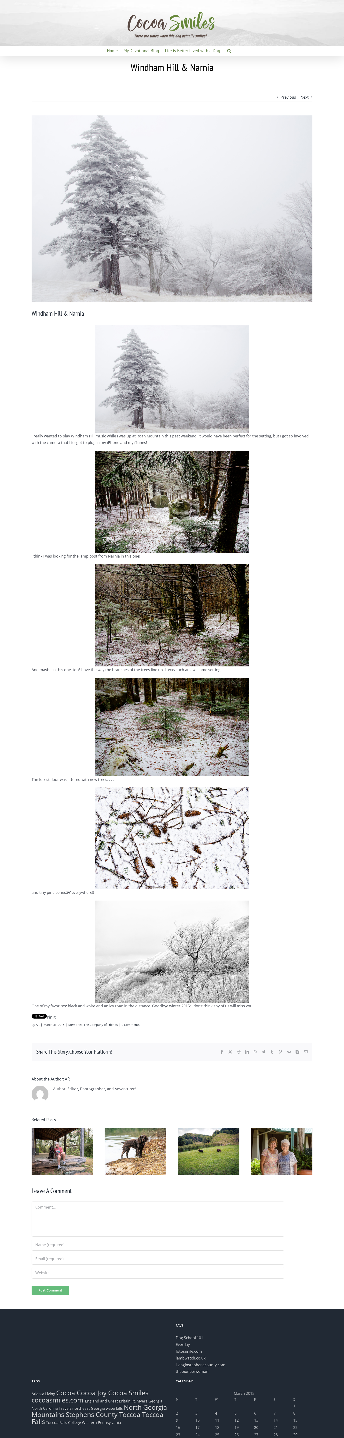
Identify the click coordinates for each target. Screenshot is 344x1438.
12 (236, 1420)
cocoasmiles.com (58, 1399)
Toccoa (129, 1414)
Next (304, 97)
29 (295, 1434)
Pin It (51, 1017)
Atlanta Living (43, 1393)
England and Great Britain (108, 1401)
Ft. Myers (139, 1401)
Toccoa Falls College (63, 1422)
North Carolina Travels (51, 1408)
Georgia (155, 1401)
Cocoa (65, 1392)
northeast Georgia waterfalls (97, 1408)
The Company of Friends (101, 1025)
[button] (229, 50)
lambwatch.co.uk (190, 1358)
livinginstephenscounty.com (200, 1364)
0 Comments (130, 1025)
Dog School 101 (189, 1337)
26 (236, 1434)
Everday (183, 1344)
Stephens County (91, 1414)
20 (256, 1427)
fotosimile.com (189, 1351)
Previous (288, 97)
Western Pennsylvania (101, 1422)
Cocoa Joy (91, 1392)
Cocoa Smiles (128, 1392)
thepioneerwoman (192, 1371)
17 (197, 1427)
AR (38, 1025)
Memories (75, 1025)
